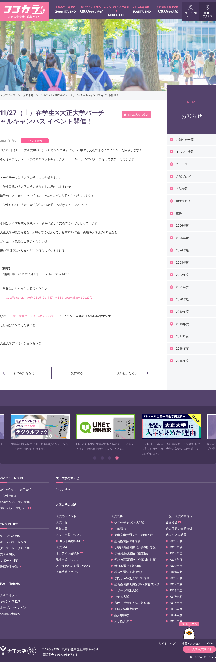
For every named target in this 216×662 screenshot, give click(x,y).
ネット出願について (69, 534)
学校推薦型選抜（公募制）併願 (135, 559)
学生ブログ (183, 201)
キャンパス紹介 (10, 536)
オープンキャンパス (13, 607)
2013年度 (175, 621)
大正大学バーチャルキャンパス (33, 316)
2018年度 (182, 324)
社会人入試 (121, 596)
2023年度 (182, 262)
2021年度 (182, 287)
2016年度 (182, 348)
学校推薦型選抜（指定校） (132, 553)
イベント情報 (185, 151)
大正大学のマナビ (91, 9)
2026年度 (182, 225)
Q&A (210, 643)
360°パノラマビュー (14, 508)
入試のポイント (66, 516)
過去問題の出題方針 (179, 528)
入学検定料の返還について (73, 566)
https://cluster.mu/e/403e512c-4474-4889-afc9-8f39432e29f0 (48, 297)
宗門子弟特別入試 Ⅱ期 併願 (132, 603)
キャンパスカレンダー (15, 542)
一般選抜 (120, 529)
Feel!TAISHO (142, 9)
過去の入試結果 (176, 534)
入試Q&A (62, 547)
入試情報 (182, 188)
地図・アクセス (207, 15)
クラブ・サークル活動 (15, 548)
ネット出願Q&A (69, 541)
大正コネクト (9, 595)
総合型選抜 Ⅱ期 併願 (127, 566)
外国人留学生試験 (126, 609)
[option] (40, 432)
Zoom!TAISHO (65, 9)
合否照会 (172, 522)
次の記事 (127, 373)
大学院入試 (121, 621)
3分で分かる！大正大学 (15, 489)
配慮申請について (67, 559)
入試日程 (62, 522)
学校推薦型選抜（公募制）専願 (135, 547)
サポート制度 (9, 560)
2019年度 (182, 311)
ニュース (182, 164)
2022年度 (182, 274)
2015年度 (182, 360)
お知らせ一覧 (185, 139)
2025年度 (182, 238)
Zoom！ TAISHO (11, 478)
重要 (179, 213)
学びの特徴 (63, 489)
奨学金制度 (7, 554)
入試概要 (117, 516)
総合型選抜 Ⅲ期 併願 (128, 572)
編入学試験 (121, 615)
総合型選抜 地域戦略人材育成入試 (136, 584)
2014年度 (175, 615)
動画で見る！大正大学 (15, 502)
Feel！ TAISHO (10, 583)
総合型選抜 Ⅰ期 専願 (127, 541)
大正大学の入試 (167, 9)
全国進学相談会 (10, 613)
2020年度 (182, 299)
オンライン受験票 (67, 553)
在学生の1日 (8, 496)
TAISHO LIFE (116, 11)
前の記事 (24, 373)
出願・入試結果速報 (179, 516)
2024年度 (182, 250)
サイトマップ (167, 643)
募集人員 (62, 528)
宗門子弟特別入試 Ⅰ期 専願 (131, 578)
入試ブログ (183, 176)
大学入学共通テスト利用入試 (133, 535)
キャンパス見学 (10, 601)
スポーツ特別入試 (126, 590)
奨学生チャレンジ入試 (129, 522)
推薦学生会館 (9, 566)
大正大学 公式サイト (199, 649)
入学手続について (67, 572)
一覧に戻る (75, 373)
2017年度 (182, 336)
